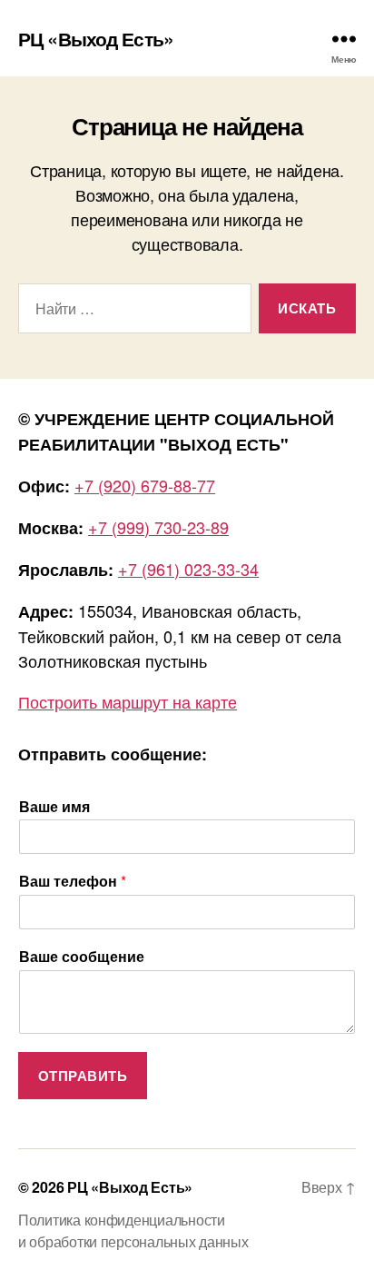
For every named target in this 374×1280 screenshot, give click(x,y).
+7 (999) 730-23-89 (158, 527)
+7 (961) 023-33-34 (188, 568)
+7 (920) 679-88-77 (144, 485)
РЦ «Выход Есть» (95, 38)
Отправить (83, 1076)
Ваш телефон (72, 881)
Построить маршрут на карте (127, 701)
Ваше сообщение (81, 957)
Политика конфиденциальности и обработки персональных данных (133, 1230)
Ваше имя (54, 807)
